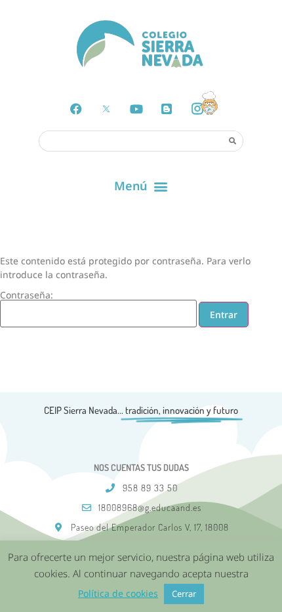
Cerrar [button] (184, 594)
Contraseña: (26, 296)
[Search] (232, 140)
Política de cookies (118, 593)
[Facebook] (76, 109)
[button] (141, 186)
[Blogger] (166, 109)
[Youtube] (136, 109)
